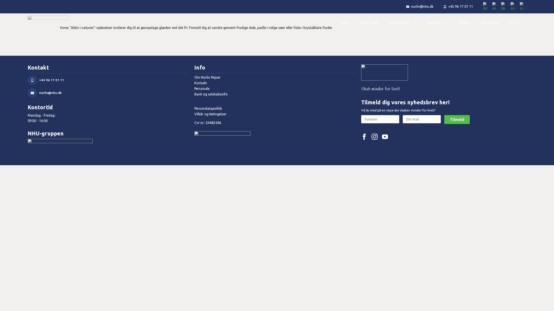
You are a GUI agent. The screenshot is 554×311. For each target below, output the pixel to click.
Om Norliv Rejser (207, 77)
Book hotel (369, 22)
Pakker (344, 22)
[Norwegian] (514, 6)
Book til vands (399, 22)
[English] (495, 6)
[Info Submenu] (521, 22)
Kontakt (200, 83)
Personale (201, 88)
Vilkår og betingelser (210, 114)
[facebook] (364, 137)
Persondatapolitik (208, 108)
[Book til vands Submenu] (416, 22)
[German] (504, 6)
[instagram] (375, 137)
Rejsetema (435, 22)
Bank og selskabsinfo (211, 94)
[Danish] (486, 6)
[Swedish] (523, 6)
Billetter (465, 22)
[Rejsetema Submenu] (448, 22)
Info (513, 22)
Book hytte (490, 22)
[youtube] (385, 137)
